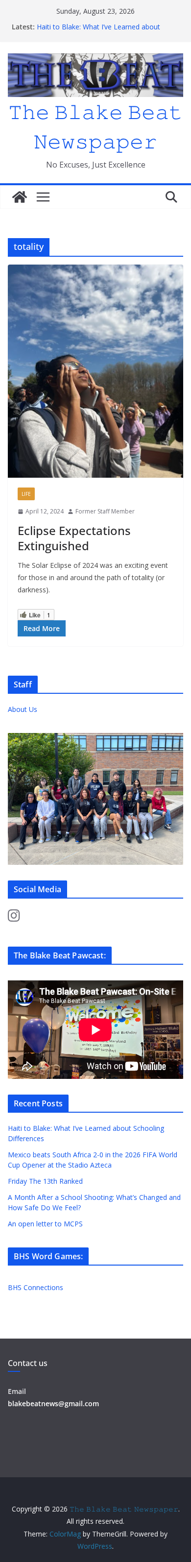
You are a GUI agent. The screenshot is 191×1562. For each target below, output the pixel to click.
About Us (22, 709)
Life (26, 493)
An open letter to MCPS (45, 1223)
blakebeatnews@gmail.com (53, 1403)
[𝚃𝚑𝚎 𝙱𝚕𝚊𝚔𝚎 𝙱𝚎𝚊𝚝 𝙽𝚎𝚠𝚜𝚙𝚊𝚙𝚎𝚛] (19, 197)
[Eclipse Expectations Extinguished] (95, 371)
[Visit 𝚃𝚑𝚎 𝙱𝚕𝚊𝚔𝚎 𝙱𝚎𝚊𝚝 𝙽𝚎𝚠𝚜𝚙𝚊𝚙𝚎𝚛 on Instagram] (14, 918)
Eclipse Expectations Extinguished (74, 538)
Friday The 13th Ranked (45, 1181)
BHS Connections (35, 1287)
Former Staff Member (105, 511)
